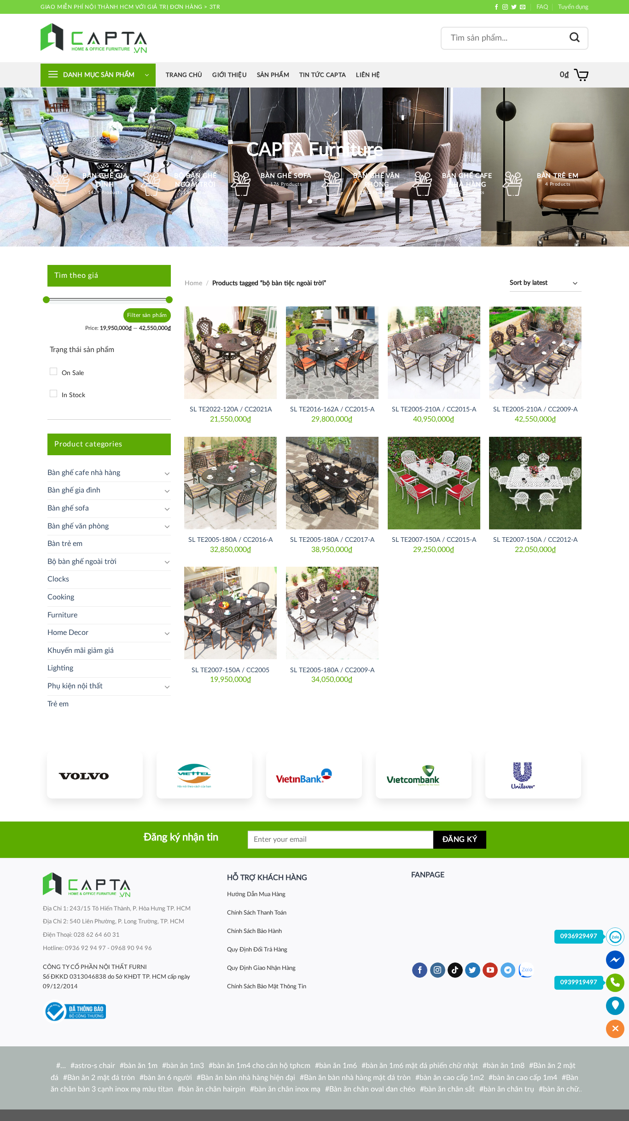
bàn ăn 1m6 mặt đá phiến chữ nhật (422, 1065)
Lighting (60, 668)
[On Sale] (53, 371)
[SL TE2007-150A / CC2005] (230, 613)
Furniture (62, 615)
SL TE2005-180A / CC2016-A (230, 539)
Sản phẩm (273, 75)
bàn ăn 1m (140, 1065)
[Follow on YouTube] (490, 970)
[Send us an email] (522, 7)
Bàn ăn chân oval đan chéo (372, 1089)
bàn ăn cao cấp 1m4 (525, 1077)
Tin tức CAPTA (322, 75)
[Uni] (533, 774)
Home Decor (67, 632)
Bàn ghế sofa (68, 508)
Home (193, 283)
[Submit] (575, 38)
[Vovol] (95, 774)
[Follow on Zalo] (526, 970)
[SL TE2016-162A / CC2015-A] (332, 352)
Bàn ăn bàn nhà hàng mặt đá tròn (357, 1077)
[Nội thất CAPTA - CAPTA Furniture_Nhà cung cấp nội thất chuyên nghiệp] (94, 38)
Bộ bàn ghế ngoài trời (81, 561)
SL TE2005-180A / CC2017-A (332, 539)
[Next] (565, 773)
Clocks (58, 579)
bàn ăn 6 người (168, 1077)
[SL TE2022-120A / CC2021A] (230, 352)
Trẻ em (58, 704)
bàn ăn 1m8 (505, 1065)
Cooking (60, 597)
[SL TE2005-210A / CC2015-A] (434, 352)
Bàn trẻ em (64, 543)
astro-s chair (95, 1065)
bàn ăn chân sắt (449, 1089)
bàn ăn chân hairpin (213, 1089)
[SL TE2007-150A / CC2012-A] (535, 483)
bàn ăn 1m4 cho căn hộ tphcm (261, 1065)
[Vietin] (314, 774)
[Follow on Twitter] (514, 7)
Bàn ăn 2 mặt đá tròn (101, 1077)
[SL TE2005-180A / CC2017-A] (332, 483)
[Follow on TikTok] (455, 970)
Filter (133, 315)
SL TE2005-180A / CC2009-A (332, 670)
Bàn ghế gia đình (73, 490)
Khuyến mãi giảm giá (80, 650)
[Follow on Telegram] (508, 970)
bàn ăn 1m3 (185, 1065)
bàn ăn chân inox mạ (287, 1089)
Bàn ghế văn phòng (78, 526)
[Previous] (62, 773)
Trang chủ (184, 75)
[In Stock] (53, 393)
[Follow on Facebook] (496, 7)
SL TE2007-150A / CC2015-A (434, 539)
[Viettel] (204, 774)
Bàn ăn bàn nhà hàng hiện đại (248, 1077)
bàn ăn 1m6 (338, 1065)
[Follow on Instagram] (505, 7)
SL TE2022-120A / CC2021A (231, 409)
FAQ (542, 7)
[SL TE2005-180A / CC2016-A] (230, 483)
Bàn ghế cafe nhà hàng (83, 472)
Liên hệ (368, 75)
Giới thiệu (229, 75)
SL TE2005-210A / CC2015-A (434, 409)
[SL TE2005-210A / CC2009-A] (535, 352)
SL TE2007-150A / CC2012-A (535, 539)
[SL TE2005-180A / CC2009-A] (332, 613)
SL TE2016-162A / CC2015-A (332, 409)
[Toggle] (167, 473)
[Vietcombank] (424, 774)
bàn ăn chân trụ (508, 1089)
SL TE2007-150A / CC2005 (230, 670)
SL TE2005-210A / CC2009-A (535, 409)
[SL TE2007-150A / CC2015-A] (434, 483)
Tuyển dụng (573, 7)
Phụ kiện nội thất (75, 686)
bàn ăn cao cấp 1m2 (451, 1077)
